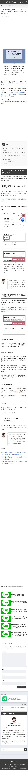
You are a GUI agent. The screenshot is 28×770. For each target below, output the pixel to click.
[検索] (25, 749)
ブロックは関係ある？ (9, 161)
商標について (16, 764)
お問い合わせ (10, 764)
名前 (3, 669)
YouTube (19, 741)
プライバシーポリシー (14, 766)
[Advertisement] (14, 33)
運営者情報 (22, 764)
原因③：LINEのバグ (8, 159)
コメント (4, 652)
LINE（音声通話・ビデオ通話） (15, 586)
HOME (15, 761)
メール (3, 675)
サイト (3, 680)
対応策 (5, 163)
